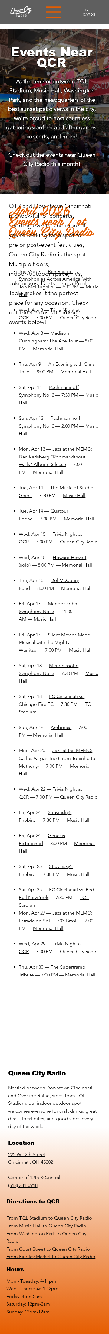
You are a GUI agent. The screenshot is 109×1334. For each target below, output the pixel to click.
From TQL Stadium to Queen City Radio (49, 1218)
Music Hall (74, 495)
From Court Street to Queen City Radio (48, 1249)
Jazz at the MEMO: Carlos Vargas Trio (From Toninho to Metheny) (57, 758)
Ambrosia (61, 727)
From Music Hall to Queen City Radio (46, 1226)
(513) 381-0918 (23, 1185)
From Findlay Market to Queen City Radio (50, 1256)
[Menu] (53, 12)
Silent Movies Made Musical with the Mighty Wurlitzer (54, 642)
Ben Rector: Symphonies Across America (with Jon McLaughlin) (55, 279)
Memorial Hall (48, 349)
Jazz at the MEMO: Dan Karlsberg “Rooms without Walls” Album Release (55, 456)
